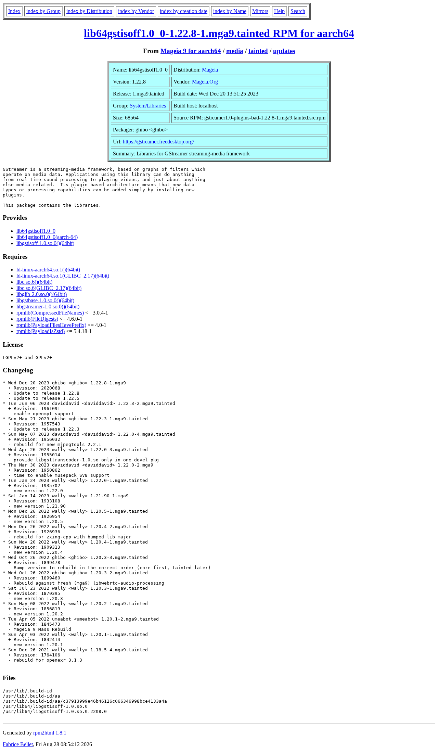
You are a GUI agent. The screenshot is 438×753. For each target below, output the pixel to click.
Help (279, 11)
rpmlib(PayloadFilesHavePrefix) (51, 325)
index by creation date (183, 11)
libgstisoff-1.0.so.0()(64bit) (45, 243)
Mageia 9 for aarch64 (190, 50)
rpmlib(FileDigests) (37, 319)
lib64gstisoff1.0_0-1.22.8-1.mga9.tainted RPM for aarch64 (219, 33)
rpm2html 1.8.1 (49, 733)
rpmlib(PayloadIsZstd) (40, 331)
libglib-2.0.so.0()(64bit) (41, 294)
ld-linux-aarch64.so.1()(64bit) (48, 269)
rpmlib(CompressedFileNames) (50, 313)
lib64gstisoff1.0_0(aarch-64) (47, 237)
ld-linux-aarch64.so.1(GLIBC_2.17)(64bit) (62, 276)
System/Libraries (148, 106)
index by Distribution (89, 11)
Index (14, 11)
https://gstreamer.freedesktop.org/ (158, 141)
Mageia (210, 70)
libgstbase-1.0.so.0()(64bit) (45, 300)
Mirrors (260, 11)
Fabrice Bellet (18, 744)
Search (298, 11)
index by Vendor (136, 11)
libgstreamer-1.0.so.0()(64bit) (47, 306)
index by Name (229, 11)
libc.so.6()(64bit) (34, 282)
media (234, 50)
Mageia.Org (205, 82)
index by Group (43, 11)
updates (284, 50)
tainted (258, 50)
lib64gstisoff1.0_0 (35, 231)
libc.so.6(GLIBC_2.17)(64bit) (48, 288)
